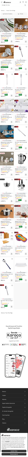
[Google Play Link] (14, 344)
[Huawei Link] (22, 344)
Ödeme (4, 423)
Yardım (4, 395)
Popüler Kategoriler (7, 407)
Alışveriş (4, 399)
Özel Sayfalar (6, 415)
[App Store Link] (5, 344)
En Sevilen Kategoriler (7, 411)
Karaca (4, 391)
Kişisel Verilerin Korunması (8, 403)
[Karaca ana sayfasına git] (13, 429)
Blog (3, 419)
